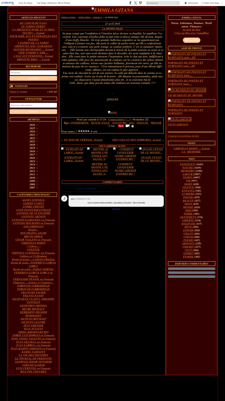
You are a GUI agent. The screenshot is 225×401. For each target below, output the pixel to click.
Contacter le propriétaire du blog (183, 135)
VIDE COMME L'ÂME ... (33, 53)
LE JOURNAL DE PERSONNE (33, 358)
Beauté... (33, 230)
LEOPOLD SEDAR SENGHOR (33, 362)
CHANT (189, 233)
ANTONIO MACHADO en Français (33, 223)
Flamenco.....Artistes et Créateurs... (33, 282)
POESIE (188, 197)
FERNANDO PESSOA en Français (33, 279)
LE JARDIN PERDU (33, 26)
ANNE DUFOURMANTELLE (33, 210)
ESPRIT (188, 253)
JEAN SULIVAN (33, 329)
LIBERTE (188, 220)
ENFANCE (188, 191)
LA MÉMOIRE (191, 152)
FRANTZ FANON (33, 296)
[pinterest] (140, 3)
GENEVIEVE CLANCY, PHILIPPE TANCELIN (33, 300)
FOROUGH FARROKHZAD (33, 286)
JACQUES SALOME (33, 322)
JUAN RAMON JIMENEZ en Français (33, 348)
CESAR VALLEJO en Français (33, 239)
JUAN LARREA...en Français (33, 345)
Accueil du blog (192, 29)
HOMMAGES (33, 315)
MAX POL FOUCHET (33, 371)
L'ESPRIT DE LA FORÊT (33, 43)
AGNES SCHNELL (33, 200)
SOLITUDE (188, 224)
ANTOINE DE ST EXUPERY (33, 213)
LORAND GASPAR (33, 365)
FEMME (188, 257)
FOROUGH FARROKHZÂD (33, 289)
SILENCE (188, 187)
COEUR (189, 237)
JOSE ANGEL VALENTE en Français (33, 338)
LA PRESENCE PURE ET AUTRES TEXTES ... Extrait (33, 31)
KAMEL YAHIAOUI (33, 352)
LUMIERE (188, 194)
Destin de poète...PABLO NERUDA (33, 269)
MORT (188, 184)
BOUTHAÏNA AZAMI (33, 233)
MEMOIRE (188, 171)
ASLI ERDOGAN (33, 226)
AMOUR (187, 174)
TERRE (188, 214)
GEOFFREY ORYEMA (33, 305)
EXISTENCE (188, 164)
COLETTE (33, 249)
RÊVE (189, 227)
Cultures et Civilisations (33, 256)
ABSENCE (188, 243)
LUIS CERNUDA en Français (33, 368)
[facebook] (130, 3)
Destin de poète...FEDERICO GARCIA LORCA (33, 264)
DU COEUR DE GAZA (33, 23)
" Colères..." (33, 246)
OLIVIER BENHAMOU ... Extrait (33, 49)
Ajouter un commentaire (86, 189)
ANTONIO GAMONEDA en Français (33, 220)
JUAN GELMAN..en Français (33, 342)
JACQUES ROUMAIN (33, 319)
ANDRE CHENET (33, 206)
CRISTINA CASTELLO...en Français (33, 253)
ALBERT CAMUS (33, 203)
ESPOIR (188, 230)
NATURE (188, 167)
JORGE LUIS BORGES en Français (33, 335)
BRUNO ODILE (33, 236)
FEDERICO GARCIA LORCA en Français (33, 274)
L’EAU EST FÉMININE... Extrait (33, 56)
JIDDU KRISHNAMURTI (33, 332)
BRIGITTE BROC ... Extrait (33, 59)
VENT (189, 250)
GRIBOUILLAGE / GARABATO (33, 46)
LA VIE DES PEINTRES (33, 355)
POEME (188, 240)
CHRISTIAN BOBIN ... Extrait (192, 148)
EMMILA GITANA (68, 17)
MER (188, 210)
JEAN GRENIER (33, 325)
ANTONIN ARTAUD (33, 216)
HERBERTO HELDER (33, 312)
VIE (188, 181)
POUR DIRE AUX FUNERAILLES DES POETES (33, 37)
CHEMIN (189, 247)
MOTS (188, 204)
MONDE (188, 207)
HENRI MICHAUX (33, 309)
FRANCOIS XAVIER (33, 292)
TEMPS (188, 177)
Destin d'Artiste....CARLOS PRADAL (33, 259)
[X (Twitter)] (135, 3)
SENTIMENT (188, 217)
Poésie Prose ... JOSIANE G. (90, 17)
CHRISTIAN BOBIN (33, 243)
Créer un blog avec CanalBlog (191, 33)
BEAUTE (188, 200)
